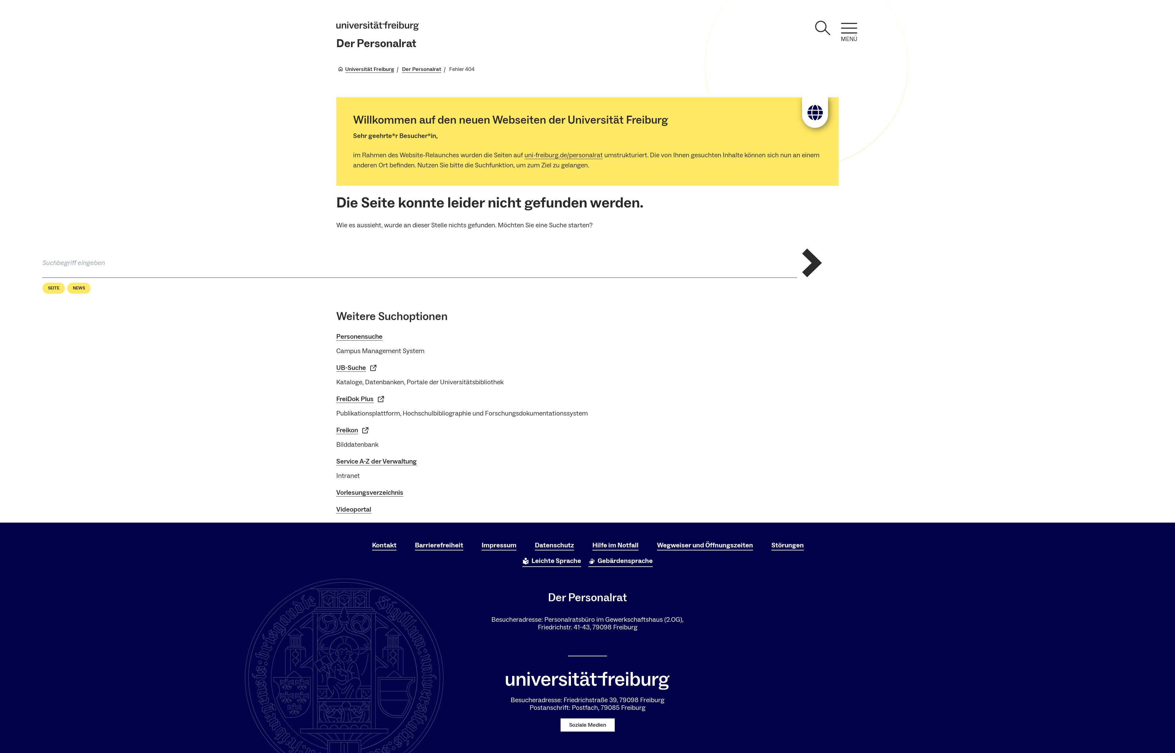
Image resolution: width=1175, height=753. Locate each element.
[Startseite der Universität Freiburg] (377, 26)
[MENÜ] (849, 28)
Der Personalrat (376, 43)
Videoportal (353, 509)
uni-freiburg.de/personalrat (563, 155)
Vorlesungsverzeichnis (369, 492)
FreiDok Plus (355, 399)
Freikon (347, 430)
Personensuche (359, 336)
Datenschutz (554, 545)
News (79, 288)
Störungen (787, 545)
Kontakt (384, 545)
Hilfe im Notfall (615, 545)
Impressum (499, 545)
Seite (53, 288)
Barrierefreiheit (439, 545)
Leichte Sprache (556, 561)
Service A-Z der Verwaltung (376, 461)
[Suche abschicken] (812, 263)
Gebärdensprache (625, 561)
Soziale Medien (587, 725)
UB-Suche (351, 367)
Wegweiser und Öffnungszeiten (705, 545)
